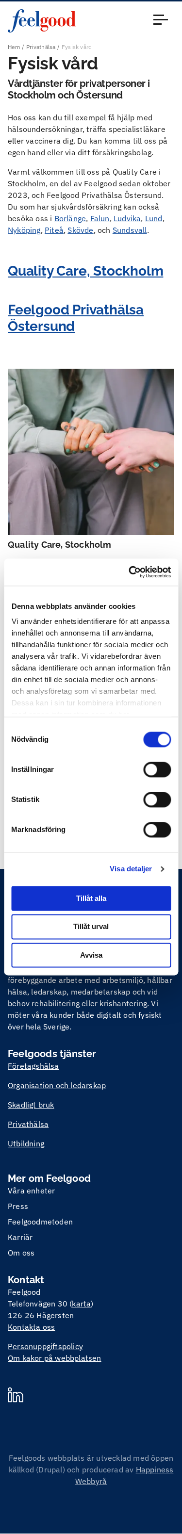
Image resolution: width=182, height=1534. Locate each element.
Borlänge (70, 218)
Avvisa (91, 955)
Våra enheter (31, 1190)
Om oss (21, 1252)
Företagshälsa (33, 1066)
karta (81, 1303)
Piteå (54, 230)
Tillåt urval (91, 927)
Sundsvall (130, 230)
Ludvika (127, 218)
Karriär (20, 1237)
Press (18, 1206)
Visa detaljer (131, 869)
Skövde (80, 230)
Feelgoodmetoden (40, 1221)
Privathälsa (40, 46)
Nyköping (24, 230)
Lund (154, 218)
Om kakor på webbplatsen (54, 1358)
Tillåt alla (91, 898)
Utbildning (26, 1143)
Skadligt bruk (31, 1105)
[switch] (157, 769)
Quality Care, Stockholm (85, 271)
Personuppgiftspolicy (45, 1346)
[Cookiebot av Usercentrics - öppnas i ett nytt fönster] (129, 572)
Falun (100, 218)
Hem (14, 46)
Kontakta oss (31, 1327)
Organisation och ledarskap (57, 1085)
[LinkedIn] (15, 1396)
